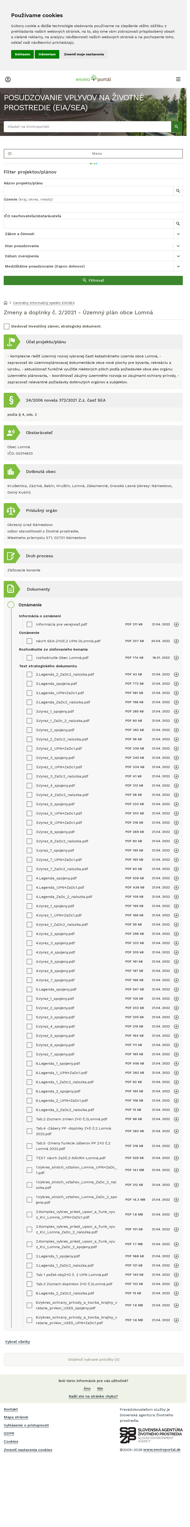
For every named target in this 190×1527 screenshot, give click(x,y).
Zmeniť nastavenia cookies (28, 1450)
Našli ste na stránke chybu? (93, 1396)
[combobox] (93, 207)
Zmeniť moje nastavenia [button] (84, 54)
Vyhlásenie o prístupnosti (26, 1425)
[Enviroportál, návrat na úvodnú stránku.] (93, 79)
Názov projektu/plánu (23, 183)
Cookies (11, 1441)
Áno (87, 1388)
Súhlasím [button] (22, 54)
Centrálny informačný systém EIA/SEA (44, 303)
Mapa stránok (16, 1417)
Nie (100, 1388)
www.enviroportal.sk (161, 1449)
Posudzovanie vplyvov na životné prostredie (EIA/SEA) (74, 102)
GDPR (9, 1433)
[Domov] (5, 303)
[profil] (8, 79)
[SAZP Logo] (151, 1435)
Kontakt (11, 1409)
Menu (97, 153)
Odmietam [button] (47, 54)
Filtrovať (96, 280)
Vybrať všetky (17, 1341)
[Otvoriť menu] (178, 79)
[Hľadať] (176, 126)
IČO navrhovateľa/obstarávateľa (32, 216)
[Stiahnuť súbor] (176, 624)
